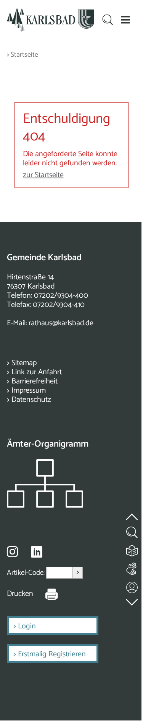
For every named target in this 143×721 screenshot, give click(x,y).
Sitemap (24, 363)
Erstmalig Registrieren (52, 654)
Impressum (28, 390)
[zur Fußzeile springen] (132, 600)
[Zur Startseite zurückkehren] (50, 12)
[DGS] (132, 567)
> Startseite (22, 55)
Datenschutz (31, 399)
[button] (125, 20)
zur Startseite (43, 175)
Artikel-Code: (26, 573)
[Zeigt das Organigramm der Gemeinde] (45, 505)
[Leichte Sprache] (132, 549)
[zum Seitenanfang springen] (132, 512)
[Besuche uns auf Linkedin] (36, 552)
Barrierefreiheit (34, 381)
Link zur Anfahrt (36, 372)
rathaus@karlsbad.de (61, 323)
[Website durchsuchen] (107, 21)
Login (27, 626)
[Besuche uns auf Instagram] (12, 551)
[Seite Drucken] (45, 594)
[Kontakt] (132, 586)
